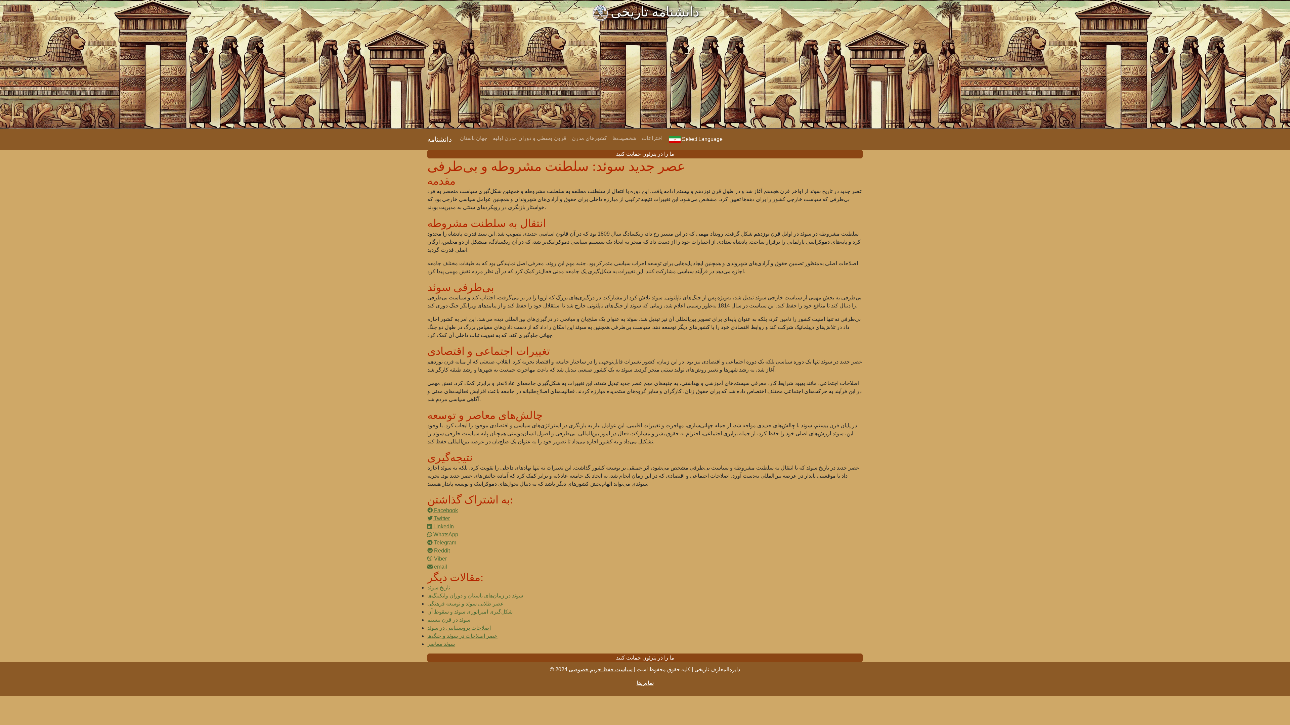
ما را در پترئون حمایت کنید (645, 154)
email (440, 567)
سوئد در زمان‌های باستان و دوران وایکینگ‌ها (475, 595)
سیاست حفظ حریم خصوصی (601, 669)
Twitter (441, 518)
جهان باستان (473, 138)
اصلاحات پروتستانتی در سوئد (459, 628)
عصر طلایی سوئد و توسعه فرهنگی (465, 604)
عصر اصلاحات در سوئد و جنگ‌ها (462, 636)
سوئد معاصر (441, 644)
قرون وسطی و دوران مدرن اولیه (529, 138)
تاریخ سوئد (438, 587)
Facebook (445, 510)
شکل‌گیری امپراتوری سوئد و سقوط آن (470, 612)
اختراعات (652, 138)
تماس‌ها (645, 683)
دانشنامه (439, 139)
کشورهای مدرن (589, 138)
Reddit (441, 550)
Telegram (444, 542)
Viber (440, 559)
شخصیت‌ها (624, 138)
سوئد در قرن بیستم (448, 620)
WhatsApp (445, 534)
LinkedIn (443, 526)
